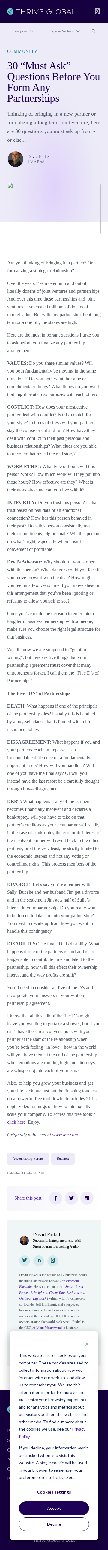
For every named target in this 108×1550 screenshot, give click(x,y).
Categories (20, 31)
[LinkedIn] (87, 1198)
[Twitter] (71, 1198)
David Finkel (39, 156)
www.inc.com (65, 1134)
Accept (54, 1508)
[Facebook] (55, 1198)
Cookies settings (54, 1491)
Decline (54, 1524)
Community (22, 51)
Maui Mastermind (49, 1328)
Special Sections (62, 31)
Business (63, 1158)
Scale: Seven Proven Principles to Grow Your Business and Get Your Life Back (52, 1293)
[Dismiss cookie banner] (87, 1344)
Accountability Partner (28, 1158)
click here (16, 1122)
